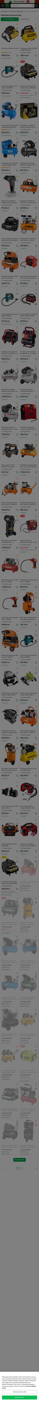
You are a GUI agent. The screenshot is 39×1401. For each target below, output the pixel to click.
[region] (19, 1386)
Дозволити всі (19, 1397)
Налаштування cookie (19, 1392)
